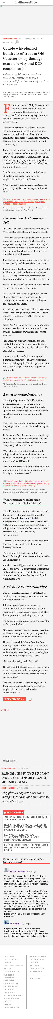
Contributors (37, 959)
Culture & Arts (10, 986)
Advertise (35, 965)
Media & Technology (13, 995)
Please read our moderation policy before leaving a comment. (23, 860)
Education (8, 989)
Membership (36, 971)
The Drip (7, 962)
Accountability (11, 972)
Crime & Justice (10, 983)
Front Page (8, 956)
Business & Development (9, 976)
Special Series (10, 959)
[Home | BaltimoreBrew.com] (26, 2)
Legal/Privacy (37, 968)
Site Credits (35, 978)
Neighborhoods (10, 39)
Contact (34, 962)
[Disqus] (26, 902)
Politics (7, 969)
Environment (9, 992)
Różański (25, 461)
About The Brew (38, 956)
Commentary (9, 980)
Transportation (11, 1007)
